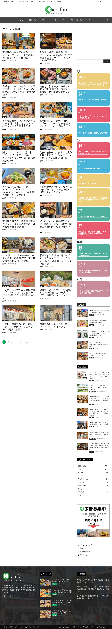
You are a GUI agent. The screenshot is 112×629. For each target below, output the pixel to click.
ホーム (4, 26)
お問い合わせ (57, 1)
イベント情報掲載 (40, 1)
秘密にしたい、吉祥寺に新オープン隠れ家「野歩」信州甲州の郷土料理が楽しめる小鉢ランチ (56, 225)
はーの (41, 298)
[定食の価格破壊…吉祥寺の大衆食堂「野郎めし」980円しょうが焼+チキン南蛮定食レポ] (56, 142)
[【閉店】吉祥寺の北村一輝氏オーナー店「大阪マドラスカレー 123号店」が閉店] (18, 313)
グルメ (43, 20)
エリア (88, 20)
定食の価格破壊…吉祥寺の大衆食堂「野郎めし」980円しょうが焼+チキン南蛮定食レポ (56, 155)
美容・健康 (79, 20)
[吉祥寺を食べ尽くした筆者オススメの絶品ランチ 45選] (82, 313)
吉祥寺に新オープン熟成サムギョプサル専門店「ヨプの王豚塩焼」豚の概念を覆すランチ (56, 89)
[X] (108, 1)
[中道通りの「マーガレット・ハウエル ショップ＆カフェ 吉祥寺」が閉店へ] (82, 388)
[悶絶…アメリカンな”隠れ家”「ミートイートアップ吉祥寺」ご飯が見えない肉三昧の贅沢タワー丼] (18, 142)
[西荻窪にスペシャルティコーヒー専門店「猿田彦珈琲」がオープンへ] (82, 435)
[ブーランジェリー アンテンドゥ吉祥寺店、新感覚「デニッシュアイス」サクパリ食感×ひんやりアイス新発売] (82, 375)
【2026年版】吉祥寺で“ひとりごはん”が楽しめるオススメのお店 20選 (98, 344)
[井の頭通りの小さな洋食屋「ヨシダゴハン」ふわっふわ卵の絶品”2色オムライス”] (56, 176)
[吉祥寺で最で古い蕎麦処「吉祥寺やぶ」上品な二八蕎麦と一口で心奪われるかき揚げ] (18, 210)
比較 (62, 20)
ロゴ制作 (49, 1)
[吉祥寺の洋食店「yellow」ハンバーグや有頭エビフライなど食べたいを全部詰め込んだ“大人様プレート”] (82, 399)
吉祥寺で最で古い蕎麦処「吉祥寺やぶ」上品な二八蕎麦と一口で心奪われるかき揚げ (18, 224)
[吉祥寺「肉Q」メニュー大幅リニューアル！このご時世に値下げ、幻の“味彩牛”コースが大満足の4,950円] (82, 412)
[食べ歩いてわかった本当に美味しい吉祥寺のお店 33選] (82, 323)
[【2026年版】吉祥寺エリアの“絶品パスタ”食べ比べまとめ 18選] (45, 603)
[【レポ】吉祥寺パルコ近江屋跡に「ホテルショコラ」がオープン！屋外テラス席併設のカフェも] (18, 279)
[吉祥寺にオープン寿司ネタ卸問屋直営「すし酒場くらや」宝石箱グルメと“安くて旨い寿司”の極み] (18, 76)
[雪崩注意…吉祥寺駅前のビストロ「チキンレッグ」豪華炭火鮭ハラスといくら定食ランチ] (56, 110)
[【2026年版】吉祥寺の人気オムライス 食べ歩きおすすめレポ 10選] (45, 593)
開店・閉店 (32, 20)
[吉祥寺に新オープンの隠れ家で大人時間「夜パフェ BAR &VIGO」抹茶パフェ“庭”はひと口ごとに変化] (82, 446)
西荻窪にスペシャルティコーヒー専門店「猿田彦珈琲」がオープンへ (99, 434)
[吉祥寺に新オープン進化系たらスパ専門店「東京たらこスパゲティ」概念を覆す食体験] (18, 110)
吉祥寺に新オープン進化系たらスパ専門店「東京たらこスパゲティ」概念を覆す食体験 (18, 124)
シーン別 (53, 20)
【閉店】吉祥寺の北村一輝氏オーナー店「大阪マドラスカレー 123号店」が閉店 (18, 327)
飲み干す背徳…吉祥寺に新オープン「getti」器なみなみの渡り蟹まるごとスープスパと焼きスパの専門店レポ (56, 56)
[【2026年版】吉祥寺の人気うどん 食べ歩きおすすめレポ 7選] (45, 582)
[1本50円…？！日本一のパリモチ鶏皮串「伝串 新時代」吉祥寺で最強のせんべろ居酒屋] (18, 245)
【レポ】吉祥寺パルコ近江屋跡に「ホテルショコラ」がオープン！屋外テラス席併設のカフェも (18, 294)
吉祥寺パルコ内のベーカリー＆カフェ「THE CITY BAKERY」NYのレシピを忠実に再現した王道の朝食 (18, 191)
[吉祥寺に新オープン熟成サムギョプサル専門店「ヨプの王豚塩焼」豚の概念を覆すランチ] (56, 76)
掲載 (32, 1)
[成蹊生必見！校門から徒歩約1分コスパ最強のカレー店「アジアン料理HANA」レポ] (56, 279)
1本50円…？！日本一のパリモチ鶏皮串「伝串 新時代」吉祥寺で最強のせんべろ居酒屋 (18, 258)
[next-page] (27, 342)
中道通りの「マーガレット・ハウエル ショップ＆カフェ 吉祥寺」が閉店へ (99, 387)
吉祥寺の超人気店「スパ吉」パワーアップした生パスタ (56, 325)
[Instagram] (104, 1)
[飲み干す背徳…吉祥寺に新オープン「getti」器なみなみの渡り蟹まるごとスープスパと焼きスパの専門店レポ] (56, 41)
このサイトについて (23, 1)
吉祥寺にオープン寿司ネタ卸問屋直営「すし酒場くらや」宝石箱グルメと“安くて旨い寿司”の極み (18, 90)
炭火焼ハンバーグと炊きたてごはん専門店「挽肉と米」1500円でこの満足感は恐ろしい (99, 333)
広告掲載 (81, 548)
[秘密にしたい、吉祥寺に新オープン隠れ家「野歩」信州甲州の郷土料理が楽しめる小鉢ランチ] (56, 210)
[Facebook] (100, 1)
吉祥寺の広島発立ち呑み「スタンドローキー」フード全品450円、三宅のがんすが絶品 (18, 55)
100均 (71, 20)
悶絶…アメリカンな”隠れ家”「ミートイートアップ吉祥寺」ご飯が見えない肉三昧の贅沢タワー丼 (18, 156)
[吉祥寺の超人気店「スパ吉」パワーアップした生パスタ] (56, 313)
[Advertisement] (93, 41)
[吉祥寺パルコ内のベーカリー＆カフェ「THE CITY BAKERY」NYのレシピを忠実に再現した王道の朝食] (18, 176)
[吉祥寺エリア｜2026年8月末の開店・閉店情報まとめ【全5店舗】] (82, 425)
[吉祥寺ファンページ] (56, 10)
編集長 (4, 60)
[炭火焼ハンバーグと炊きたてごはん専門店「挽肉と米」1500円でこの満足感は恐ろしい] (82, 334)
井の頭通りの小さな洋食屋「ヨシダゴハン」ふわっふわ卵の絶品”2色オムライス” (56, 190)
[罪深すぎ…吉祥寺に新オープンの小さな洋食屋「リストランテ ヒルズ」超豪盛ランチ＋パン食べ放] (56, 245)
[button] (107, 20)
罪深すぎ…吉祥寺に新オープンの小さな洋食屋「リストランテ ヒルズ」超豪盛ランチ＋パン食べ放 (56, 259)
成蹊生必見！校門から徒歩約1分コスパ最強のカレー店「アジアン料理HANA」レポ (55, 293)
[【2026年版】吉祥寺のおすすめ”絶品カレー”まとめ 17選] (82, 356)
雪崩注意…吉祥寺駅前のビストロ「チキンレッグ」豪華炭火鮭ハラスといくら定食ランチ (56, 124)
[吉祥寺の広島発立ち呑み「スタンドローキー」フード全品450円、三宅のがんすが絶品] (18, 41)
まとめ (22, 20)
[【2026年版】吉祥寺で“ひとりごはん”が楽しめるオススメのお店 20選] (82, 345)
